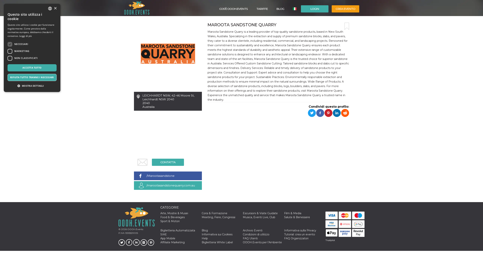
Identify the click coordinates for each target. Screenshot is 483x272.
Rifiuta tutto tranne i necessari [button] (32, 77)
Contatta (167, 162)
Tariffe (262, 9)
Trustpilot (330, 240)
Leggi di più (25, 36)
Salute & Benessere (297, 217)
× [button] (55, 8)
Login (314, 9)
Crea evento (345, 9)
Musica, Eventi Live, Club (259, 217)
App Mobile (167, 238)
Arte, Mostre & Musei (174, 213)
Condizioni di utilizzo (256, 234)
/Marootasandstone (160, 176)
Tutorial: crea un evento (299, 234)
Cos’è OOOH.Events (233, 9)
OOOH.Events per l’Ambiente (262, 242)
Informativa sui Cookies (217, 234)
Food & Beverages (172, 217)
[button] (32, 85)
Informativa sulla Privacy (300, 230)
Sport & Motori (170, 221)
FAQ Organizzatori (296, 238)
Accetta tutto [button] (32, 67)
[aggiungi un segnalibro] (347, 26)
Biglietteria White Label (217, 242)
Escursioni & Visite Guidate (260, 213)
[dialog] (32, 48)
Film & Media (292, 213)
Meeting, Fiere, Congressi (218, 217)
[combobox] (50, 8)
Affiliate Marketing (172, 242)
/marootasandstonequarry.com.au (170, 185)
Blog (280, 9)
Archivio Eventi (252, 230)
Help (205, 238)
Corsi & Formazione (214, 213)
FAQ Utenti (250, 238)
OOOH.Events (135, 229)
